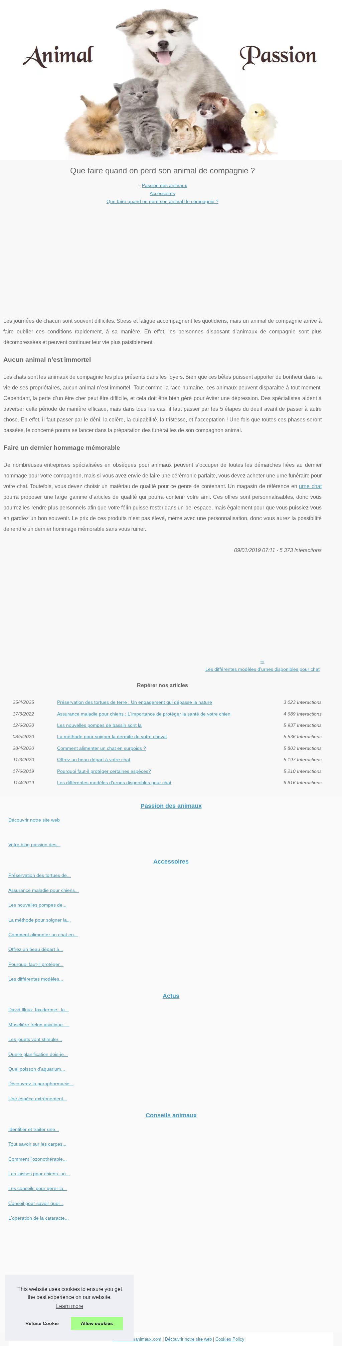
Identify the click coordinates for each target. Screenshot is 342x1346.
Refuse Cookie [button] (42, 1323)
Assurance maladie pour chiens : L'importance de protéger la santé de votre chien (143, 714)
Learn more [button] (69, 1306)
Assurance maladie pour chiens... (43, 890)
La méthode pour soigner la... (39, 920)
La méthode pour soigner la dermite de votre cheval (112, 736)
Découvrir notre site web (34, 820)
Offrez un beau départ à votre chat (93, 759)
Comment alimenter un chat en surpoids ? (101, 748)
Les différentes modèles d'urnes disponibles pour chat (262, 669)
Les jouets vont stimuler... (35, 1039)
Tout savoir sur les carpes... (37, 1144)
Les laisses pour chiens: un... (39, 1173)
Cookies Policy (229, 1339)
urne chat (310, 486)
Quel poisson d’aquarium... (36, 1069)
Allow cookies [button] (97, 1323)
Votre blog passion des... (34, 844)
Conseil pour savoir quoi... (35, 1203)
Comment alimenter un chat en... (43, 934)
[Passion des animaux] (171, 80)
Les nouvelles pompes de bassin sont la (99, 725)
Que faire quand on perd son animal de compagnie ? (162, 201)
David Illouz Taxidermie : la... (38, 1009)
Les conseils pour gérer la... (37, 1188)
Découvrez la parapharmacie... (40, 1083)
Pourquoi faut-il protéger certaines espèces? (104, 771)
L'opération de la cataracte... (38, 1218)
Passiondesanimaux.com (137, 1339)
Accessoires (162, 193)
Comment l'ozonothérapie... (37, 1159)
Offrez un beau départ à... (35, 949)
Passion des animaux (164, 185)
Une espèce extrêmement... (37, 1098)
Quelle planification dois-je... (38, 1054)
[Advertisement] (162, 255)
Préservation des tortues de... (39, 875)
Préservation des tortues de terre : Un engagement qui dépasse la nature (134, 702)
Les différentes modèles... (35, 979)
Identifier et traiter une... (33, 1129)
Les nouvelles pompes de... (37, 905)
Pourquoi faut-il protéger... (35, 964)
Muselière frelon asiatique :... (38, 1024)
